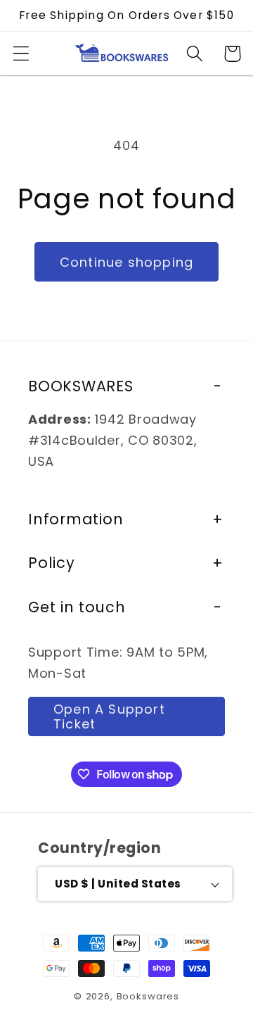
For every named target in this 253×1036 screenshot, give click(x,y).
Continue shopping (126, 262)
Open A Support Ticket (109, 716)
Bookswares (148, 996)
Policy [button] (51, 562)
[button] (21, 53)
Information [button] (76, 519)
